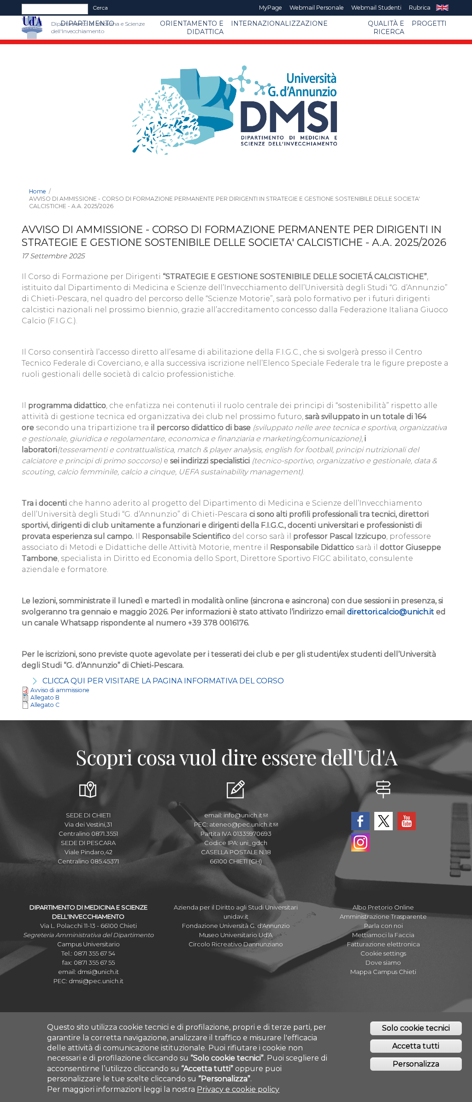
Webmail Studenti (376, 7)
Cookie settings (383, 953)
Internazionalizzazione (279, 23)
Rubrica (420, 7)
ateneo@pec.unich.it (240, 824)
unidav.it (236, 916)
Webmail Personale (316, 7)
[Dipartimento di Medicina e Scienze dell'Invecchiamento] (46, 28)
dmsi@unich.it (98, 971)
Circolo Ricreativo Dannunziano (236, 944)
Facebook (360, 821)
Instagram (360, 842)
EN (442, 7)
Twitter (383, 821)
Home (37, 191)
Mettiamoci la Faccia (383, 935)
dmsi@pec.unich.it (96, 981)
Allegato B (44, 697)
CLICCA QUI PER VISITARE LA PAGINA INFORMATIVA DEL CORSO (163, 680)
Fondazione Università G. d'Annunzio (236, 925)
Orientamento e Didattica (192, 27)
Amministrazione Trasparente (383, 916)
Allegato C (44, 704)
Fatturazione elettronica (383, 944)
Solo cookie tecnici (416, 1028)
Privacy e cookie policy (238, 1089)
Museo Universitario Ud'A (235, 935)
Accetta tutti (415, 1046)
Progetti (429, 23)
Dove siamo (383, 962)
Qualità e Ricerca (386, 27)
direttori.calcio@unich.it (390, 611)
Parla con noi (383, 925)
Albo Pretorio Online (383, 907)
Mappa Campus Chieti (383, 971)
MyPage (270, 7)
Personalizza (416, 1064)
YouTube (406, 821)
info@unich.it (243, 815)
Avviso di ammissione (59, 690)
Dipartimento (87, 23)
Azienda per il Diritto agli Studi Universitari (236, 907)
